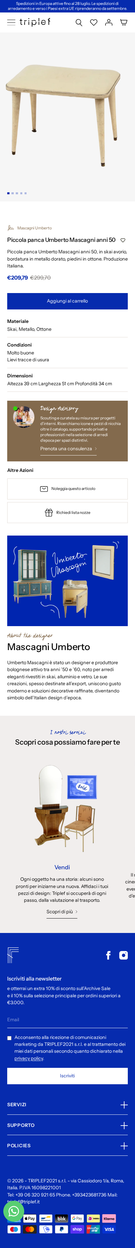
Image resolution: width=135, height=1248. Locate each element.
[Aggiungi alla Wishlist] (123, 240)
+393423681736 (89, 1195)
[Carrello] (124, 22)
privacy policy (28, 1058)
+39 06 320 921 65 (35, 1195)
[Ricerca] (79, 22)
